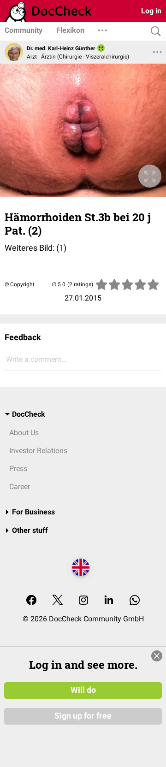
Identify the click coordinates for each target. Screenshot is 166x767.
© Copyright (20, 284)
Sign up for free (83, 715)
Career (19, 486)
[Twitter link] (57, 600)
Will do (83, 690)
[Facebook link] (31, 600)
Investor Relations (38, 450)
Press (18, 468)
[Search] (153, 31)
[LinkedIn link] (109, 600)
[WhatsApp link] (135, 600)
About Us (24, 432)
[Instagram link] (83, 600)
